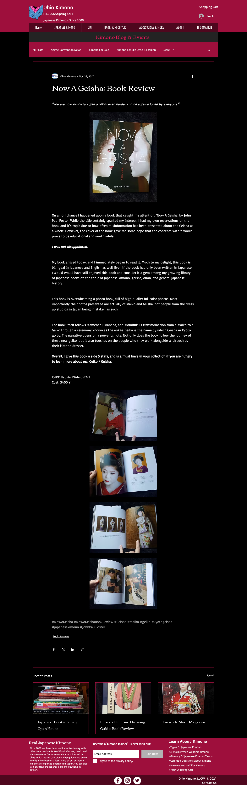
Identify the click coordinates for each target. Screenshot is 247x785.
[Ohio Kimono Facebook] (118, 780)
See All (210, 675)
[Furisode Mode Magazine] (186, 698)
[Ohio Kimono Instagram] (127, 780)
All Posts (38, 50)
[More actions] (192, 76)
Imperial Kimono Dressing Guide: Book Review (122, 725)
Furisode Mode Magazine (184, 722)
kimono (70, 751)
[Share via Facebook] (54, 649)
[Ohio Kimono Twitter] (137, 780)
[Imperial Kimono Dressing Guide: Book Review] (123, 698)
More (166, 50)
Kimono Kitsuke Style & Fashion (136, 50)
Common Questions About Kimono (190, 760)
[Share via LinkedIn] (72, 649)
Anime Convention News (66, 50)
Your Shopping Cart (181, 769)
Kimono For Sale (99, 50)
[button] (209, 49)
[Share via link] (82, 649)
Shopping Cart (208, 7)
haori (78, 751)
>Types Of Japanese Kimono (184, 747)
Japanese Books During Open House (57, 725)
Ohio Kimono (187, 778)
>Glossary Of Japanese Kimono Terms (190, 756)
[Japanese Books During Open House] (61, 698)
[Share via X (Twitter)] (63, 649)
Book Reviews (61, 636)
